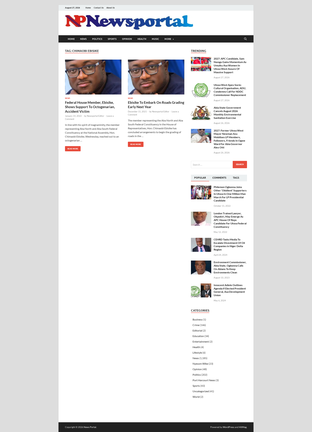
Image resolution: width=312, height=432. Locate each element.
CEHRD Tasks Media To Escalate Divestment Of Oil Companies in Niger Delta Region (229, 244)
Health (141, 39)
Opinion (127, 39)
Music (155, 39)
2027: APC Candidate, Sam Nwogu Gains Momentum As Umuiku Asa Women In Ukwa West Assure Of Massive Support (230, 65)
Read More (71, 148)
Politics (97, 39)
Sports (112, 39)
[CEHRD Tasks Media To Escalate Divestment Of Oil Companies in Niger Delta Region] (201, 239)
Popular (200, 177)
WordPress (228, 427)
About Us (110, 7)
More (167, 39)
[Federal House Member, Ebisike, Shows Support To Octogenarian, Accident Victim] (93, 77)
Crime (196, 324)
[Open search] (245, 39)
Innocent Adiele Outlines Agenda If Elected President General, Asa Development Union (230, 290)
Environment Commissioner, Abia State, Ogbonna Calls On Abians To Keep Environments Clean (230, 267)
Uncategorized (201, 391)
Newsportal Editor (95, 116)
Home (88, 7)
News (83, 39)
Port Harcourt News (204, 380)
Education (198, 336)
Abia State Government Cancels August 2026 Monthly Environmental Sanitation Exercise (227, 112)
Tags (236, 177)
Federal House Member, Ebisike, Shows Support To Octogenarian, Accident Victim (90, 106)
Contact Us (99, 7)
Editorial (197, 330)
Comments (219, 177)
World (196, 396)
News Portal (90, 427)
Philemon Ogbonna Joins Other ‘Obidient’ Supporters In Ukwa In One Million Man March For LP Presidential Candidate (230, 193)
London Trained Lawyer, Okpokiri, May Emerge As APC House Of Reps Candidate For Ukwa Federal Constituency (230, 220)
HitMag (243, 427)
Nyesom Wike (200, 363)
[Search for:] (219, 164)
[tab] (200, 178)
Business (197, 319)
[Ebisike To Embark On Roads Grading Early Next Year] (156, 77)
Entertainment (201, 341)
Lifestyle (197, 352)
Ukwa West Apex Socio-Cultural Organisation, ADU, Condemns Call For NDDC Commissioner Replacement (230, 89)
